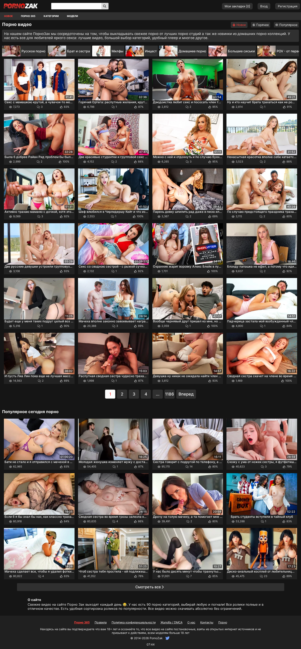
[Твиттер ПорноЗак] (167, 638)
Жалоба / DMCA (171, 622)
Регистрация (287, 6)
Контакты (206, 622)
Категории (51, 16)
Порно (222, 622)
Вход (264, 6)
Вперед (186, 394)
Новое (8, 16)
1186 (169, 394)
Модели (72, 16)
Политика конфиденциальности (134, 622)
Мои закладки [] (237, 6)
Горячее (262, 25)
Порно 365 (28, 16)
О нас (191, 622)
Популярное (288, 25)
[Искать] (105, 6)
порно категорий (165, 604)
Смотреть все (148, 587)
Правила (101, 622)
